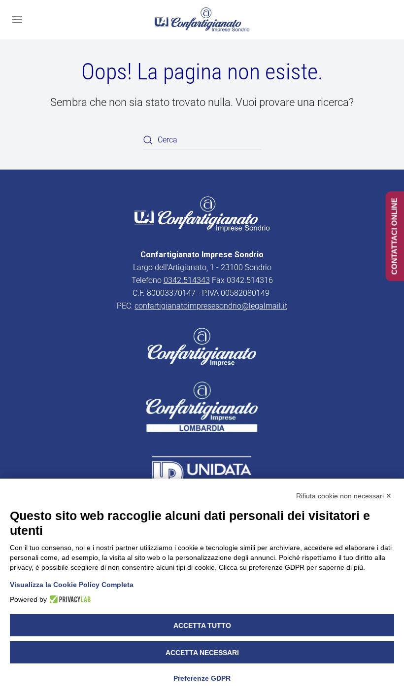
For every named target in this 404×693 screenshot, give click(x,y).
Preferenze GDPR (202, 678)
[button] (17, 19)
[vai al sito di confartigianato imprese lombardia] (202, 346)
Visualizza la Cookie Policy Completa (72, 585)
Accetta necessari (202, 653)
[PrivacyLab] (69, 599)
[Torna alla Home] (202, 19)
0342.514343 (187, 280)
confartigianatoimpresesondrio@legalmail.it (211, 306)
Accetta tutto (202, 625)
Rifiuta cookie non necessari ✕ (344, 496)
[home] (202, 213)
